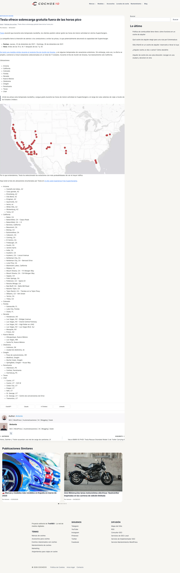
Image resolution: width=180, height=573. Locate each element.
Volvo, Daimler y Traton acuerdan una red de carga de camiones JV (25, 438)
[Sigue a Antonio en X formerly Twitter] (11, 433)
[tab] (58, 503)
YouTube (75, 529)
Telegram (75, 526)
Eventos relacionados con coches (44, 542)
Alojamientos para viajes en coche (44, 552)
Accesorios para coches (41, 539)
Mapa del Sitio (116, 526)
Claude (26, 406)
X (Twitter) (44, 406)
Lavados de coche (122, 4)
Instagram (75, 532)
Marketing (35, 548)
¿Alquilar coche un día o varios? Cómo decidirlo (150, 50)
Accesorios (111, 4)
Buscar (132, 16)
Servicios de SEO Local (120, 536)
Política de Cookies (57, 567)
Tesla (2, 33)
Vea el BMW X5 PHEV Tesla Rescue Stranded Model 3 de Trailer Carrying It (96, 438)
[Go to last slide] (5, 477)
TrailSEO (51, 524)
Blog (145, 4)
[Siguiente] (119, 477)
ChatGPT (8, 406)
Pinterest (75, 536)
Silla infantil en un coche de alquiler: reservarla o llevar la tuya (156, 45)
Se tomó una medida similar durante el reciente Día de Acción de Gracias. (28, 52)
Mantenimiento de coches (41, 545)
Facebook (75, 542)
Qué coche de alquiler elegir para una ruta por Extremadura (155, 40)
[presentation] (31, 472)
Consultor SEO (116, 532)
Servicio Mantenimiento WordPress (124, 542)
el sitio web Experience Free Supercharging (61, 181)
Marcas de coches (39, 536)
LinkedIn (61, 406)
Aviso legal (71, 567)
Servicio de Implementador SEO (123, 539)
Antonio (4, 27)
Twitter (74, 539)
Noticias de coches (6, 16)
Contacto (80, 567)
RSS (112, 529)
